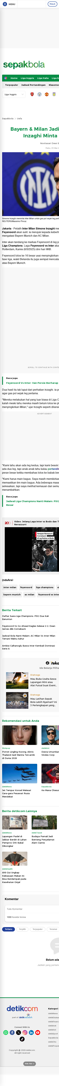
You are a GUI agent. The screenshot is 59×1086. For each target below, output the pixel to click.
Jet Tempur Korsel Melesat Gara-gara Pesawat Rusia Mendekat (16, 793)
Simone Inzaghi (45, 229)
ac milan (29, 594)
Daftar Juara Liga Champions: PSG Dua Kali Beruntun (25, 617)
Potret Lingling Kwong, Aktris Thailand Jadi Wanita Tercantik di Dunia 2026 (18, 754)
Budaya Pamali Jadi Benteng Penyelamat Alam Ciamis (43, 839)
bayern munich (12, 594)
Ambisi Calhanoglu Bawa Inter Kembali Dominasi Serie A (28, 647)
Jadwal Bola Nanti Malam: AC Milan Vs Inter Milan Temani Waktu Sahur (28, 637)
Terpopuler (11, 85)
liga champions (44, 587)
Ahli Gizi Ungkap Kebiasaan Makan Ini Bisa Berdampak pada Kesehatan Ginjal (14, 877)
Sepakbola (7, 118)
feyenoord (26, 587)
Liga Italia (43, 78)
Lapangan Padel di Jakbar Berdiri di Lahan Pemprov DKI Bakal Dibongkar (14, 841)
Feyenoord (9, 232)
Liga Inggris (27, 78)
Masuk (52, 4)
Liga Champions (12, 246)
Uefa (19, 118)
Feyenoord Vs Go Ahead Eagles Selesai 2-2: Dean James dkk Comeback (28, 627)
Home (14, 78)
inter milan (9, 587)
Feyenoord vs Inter (42, 246)
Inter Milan (28, 229)
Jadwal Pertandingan (33, 85)
